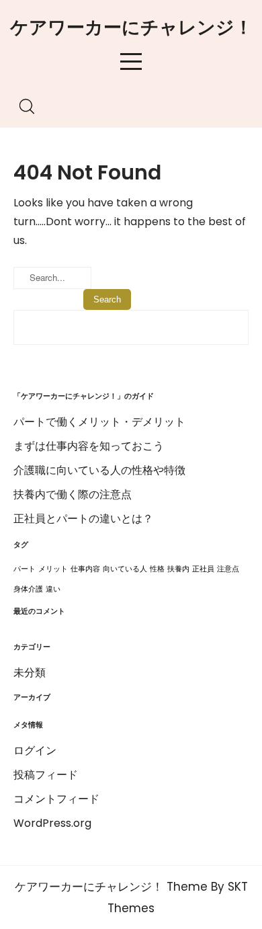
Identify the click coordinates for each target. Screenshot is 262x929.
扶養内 (178, 569)
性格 (157, 569)
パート (24, 569)
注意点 (228, 569)
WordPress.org (52, 823)
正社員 (203, 569)
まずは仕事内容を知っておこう (88, 446)
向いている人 (125, 569)
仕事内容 (85, 569)
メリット (53, 569)
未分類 (29, 672)
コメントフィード (56, 799)
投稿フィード (45, 774)
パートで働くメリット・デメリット (99, 422)
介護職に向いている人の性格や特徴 (99, 470)
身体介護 (28, 589)
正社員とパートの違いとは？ (83, 518)
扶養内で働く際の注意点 (72, 494)
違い (53, 589)
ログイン (34, 750)
